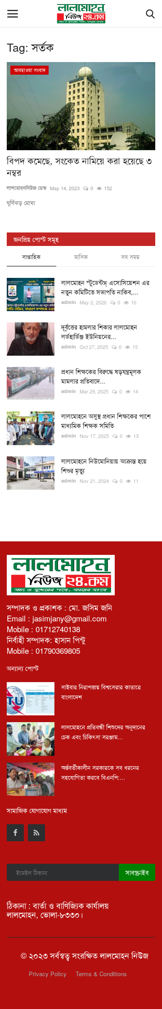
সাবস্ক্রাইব (137, 872)
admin (68, 302)
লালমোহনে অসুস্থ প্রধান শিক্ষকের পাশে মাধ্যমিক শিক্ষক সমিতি (106, 420)
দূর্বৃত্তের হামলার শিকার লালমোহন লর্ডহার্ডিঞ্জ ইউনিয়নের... (99, 331)
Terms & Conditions (101, 973)
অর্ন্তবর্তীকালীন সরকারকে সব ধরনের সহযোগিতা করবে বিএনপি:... (100, 772)
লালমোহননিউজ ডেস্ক (26, 187)
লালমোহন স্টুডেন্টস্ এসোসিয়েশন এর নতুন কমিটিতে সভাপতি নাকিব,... (105, 287)
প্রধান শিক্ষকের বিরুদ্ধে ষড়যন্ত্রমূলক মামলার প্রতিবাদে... (101, 376)
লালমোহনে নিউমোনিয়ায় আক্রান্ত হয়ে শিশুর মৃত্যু (104, 465)
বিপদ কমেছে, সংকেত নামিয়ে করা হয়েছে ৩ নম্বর (79, 166)
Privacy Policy (48, 973)
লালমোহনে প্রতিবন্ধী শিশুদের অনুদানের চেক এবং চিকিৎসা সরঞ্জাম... (103, 732)
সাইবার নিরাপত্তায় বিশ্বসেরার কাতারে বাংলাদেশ (101, 692)
